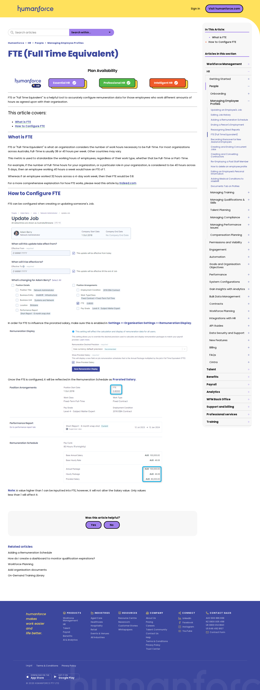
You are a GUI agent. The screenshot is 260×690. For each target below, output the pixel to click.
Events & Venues (100, 633)
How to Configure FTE (222, 42)
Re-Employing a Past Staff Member (229, 161)
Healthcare (97, 622)
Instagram (188, 626)
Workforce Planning (20, 564)
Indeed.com (127, 183)
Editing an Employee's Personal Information (227, 172)
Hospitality (97, 626)
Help (148, 637)
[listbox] (91, 32)
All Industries (98, 637)
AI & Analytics (70, 640)
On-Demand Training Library (26, 575)
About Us (151, 618)
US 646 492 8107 (215, 628)
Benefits (67, 636)
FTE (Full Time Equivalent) (224, 134)
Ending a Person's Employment (227, 124)
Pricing (149, 622)
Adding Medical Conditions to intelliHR (227, 180)
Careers (150, 626)
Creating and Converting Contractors (224, 155)
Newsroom (124, 622)
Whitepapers (125, 629)
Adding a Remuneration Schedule (229, 119)
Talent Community (156, 629)
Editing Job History (221, 114)
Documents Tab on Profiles (225, 186)
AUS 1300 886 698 (215, 618)
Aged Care (96, 618)
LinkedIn (187, 618)
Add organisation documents (27, 570)
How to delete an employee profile (229, 166)
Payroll (66, 632)
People (39, 43)
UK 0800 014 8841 (215, 625)
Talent (66, 628)
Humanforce (16, 43)
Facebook (188, 622)
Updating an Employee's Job (226, 109)
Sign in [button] (195, 8)
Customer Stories (128, 626)
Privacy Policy (153, 645)
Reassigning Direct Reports (225, 129)
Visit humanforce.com (224, 8)
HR (29, 43)
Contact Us (152, 633)
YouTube (187, 631)
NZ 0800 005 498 (215, 621)
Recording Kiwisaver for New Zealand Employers (226, 140)
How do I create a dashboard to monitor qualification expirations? (51, 558)
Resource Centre (127, 618)
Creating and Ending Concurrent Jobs (228, 148)
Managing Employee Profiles (65, 43)
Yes (93, 525)
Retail (94, 629)
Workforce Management (70, 619)
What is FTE (219, 37)
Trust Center (153, 649)
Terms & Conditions (157, 641)
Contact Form (217, 632)
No (112, 525)
